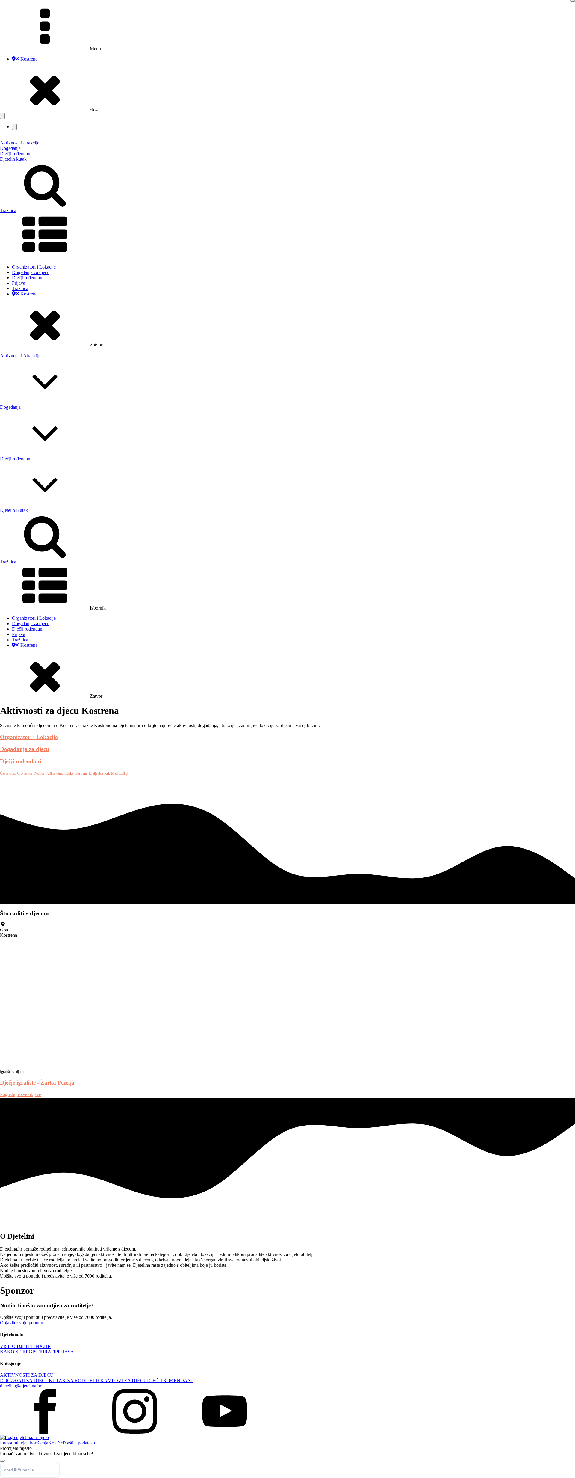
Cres (12, 773)
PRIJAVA (64, 1351)
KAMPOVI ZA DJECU (123, 1380)
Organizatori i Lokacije (34, 266)
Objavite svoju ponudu (21, 1322)
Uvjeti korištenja (32, 1442)
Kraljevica (96, 773)
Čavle (4, 773)
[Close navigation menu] (14, 127)
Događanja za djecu (30, 272)
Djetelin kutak (13, 159)
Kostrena (28, 58)
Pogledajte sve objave (20, 1094)
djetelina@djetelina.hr (20, 1385)
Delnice (39, 773)
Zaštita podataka (79, 1442)
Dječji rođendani (15, 153)
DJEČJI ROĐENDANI (170, 1380)
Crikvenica (24, 773)
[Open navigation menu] (2, 116)
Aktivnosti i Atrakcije (20, 355)
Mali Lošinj (119, 773)
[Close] (572, 1)
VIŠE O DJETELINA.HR (25, 1346)
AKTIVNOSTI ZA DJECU (27, 1375)
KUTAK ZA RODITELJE (74, 1380)
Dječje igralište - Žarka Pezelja (37, 1082)
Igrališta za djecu (12, 1072)
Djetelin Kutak (14, 510)
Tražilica (20, 288)
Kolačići (56, 1442)
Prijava (18, 283)
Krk (107, 773)
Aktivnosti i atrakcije (19, 142)
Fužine (50, 773)
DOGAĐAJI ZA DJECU (24, 1380)
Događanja (10, 148)
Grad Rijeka (64, 773)
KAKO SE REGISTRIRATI (27, 1351)
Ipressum (8, 1442)
